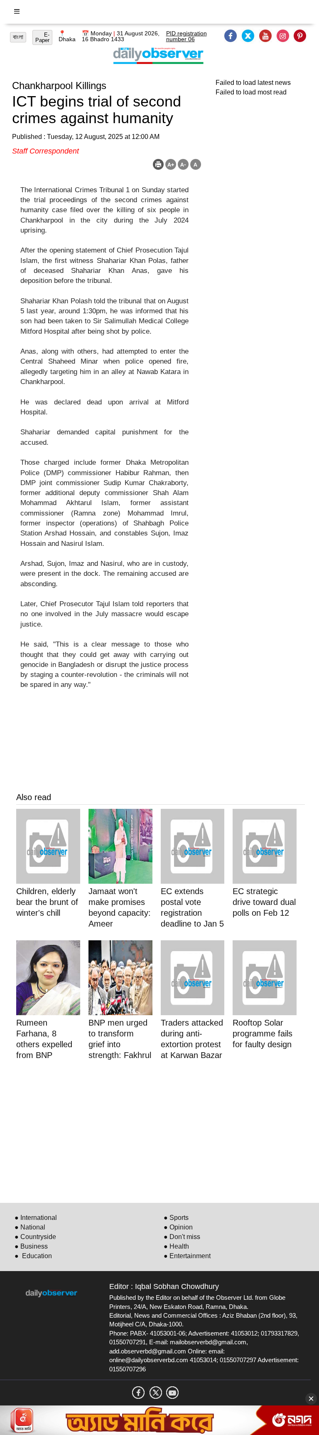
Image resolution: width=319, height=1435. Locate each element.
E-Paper (42, 37)
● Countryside (35, 1236)
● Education (33, 1255)
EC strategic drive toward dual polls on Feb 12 (264, 902)
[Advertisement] (160, 1130)
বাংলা (18, 37)
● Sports (176, 1217)
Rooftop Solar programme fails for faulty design (262, 1033)
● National (30, 1227)
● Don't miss (182, 1236)
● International (36, 1217)
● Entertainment (187, 1255)
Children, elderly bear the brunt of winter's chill (47, 902)
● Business (31, 1246)
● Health (176, 1246)
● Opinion (178, 1227)
